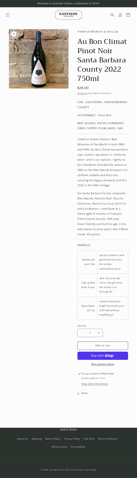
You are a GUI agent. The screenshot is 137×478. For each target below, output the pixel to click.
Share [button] (84, 393)
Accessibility (78, 446)
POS (67, 470)
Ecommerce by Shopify (85, 470)
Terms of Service (107, 438)
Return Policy (53, 438)
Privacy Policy (72, 438)
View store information (94, 384)
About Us (22, 438)
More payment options (102, 364)
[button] (7, 15)
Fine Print (89, 438)
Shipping (82, 93)
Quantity (82, 325)
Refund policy (60, 446)
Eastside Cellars (57, 470)
